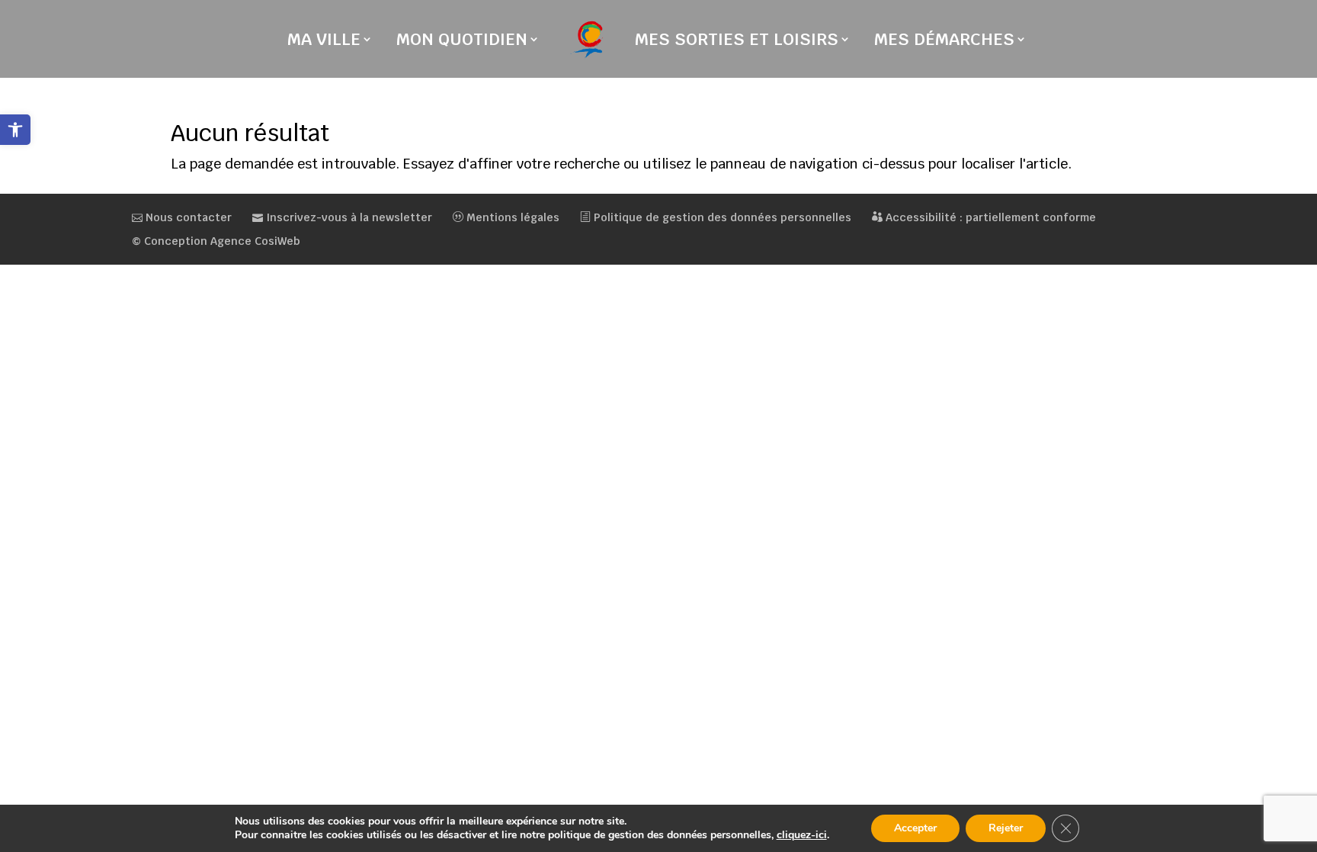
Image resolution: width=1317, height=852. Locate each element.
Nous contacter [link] (187, 217)
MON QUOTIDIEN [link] (461, 42)
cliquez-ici (802, 835)
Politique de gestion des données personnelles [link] (721, 217)
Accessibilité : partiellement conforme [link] (989, 217)
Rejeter (1006, 828)
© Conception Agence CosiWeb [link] (216, 241)
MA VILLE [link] (323, 42)
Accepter (915, 828)
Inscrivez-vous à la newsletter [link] (347, 217)
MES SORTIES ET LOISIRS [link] (736, 42)
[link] (15, 129)
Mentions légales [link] (511, 217)
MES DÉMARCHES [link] (944, 42)
